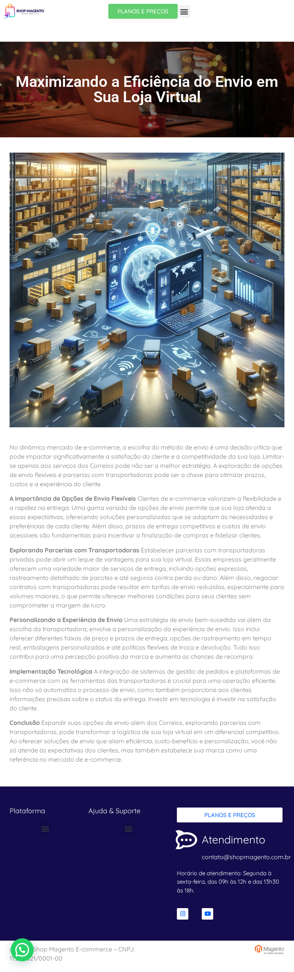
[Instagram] (182, 914)
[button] (184, 11)
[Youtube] (207, 914)
